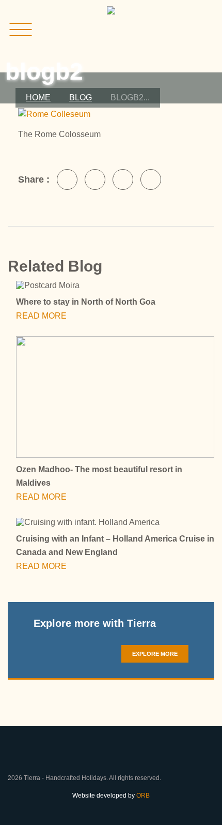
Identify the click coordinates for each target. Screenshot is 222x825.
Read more (42, 315)
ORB (143, 795)
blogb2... (130, 97)
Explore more (155, 654)
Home (38, 97)
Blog (80, 97)
